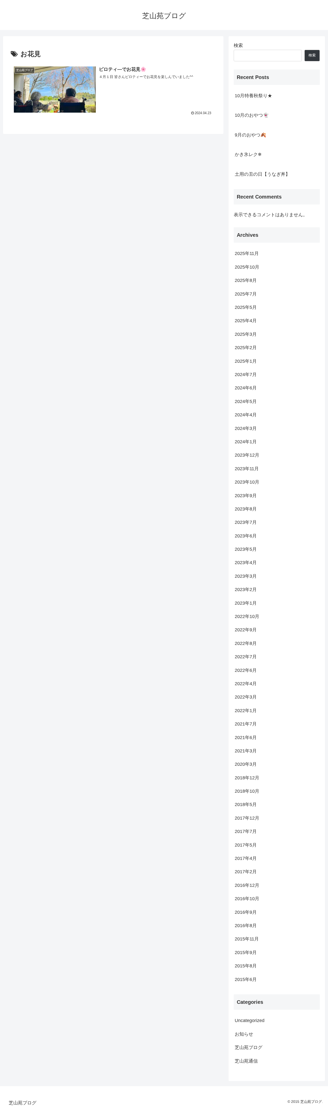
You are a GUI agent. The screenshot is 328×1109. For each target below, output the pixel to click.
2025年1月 (246, 361)
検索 (238, 45)
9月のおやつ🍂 (250, 135)
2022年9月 (246, 629)
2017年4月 (246, 858)
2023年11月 (247, 468)
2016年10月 (247, 898)
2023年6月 (246, 535)
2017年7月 (246, 831)
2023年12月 (247, 455)
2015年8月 (246, 965)
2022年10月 (247, 616)
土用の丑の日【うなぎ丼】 (262, 174)
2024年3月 (246, 428)
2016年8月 (246, 925)
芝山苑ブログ (248, 1047)
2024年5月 (246, 401)
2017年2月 (246, 871)
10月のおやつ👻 (252, 115)
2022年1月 (246, 710)
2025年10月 (247, 266)
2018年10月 (247, 791)
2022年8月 (246, 643)
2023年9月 (246, 495)
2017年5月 (246, 844)
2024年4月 (246, 414)
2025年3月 (246, 334)
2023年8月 (246, 509)
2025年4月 (246, 320)
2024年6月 (246, 387)
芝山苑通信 (246, 1060)
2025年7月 (246, 293)
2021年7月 (246, 724)
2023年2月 (246, 589)
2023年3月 (246, 575)
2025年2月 (246, 347)
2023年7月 (246, 522)
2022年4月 (246, 683)
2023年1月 (246, 602)
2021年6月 (246, 737)
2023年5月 (246, 549)
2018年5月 (246, 804)
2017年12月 (247, 817)
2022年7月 (246, 656)
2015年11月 (247, 938)
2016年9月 (246, 912)
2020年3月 (246, 764)
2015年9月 (246, 952)
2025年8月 (246, 280)
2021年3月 (246, 750)
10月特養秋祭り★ (253, 95)
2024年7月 (246, 374)
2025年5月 (246, 307)
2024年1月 (246, 441)
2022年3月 (246, 697)
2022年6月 (246, 670)
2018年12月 (247, 777)
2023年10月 (247, 482)
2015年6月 (246, 979)
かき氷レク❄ (248, 154)
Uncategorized (249, 1020)
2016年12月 (247, 885)
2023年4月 (246, 562)
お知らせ (244, 1033)
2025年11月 (247, 253)
